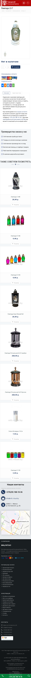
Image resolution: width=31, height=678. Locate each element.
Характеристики (16, 93)
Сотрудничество (7, 611)
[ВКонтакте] (2, 85)
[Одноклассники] (5, 85)
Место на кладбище (8, 598)
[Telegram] (8, 85)
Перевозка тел (6, 586)
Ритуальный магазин (8, 584)
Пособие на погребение (9, 596)
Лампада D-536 (15, 275)
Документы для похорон (9, 605)
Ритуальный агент (7, 569)
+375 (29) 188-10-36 (15, 117)
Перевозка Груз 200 (8, 571)
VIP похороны (6, 575)
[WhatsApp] (13, 85)
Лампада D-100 (15, 470)
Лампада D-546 (15, 236)
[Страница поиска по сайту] (29, 676)
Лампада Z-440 (15, 197)
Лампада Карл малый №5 (16, 314)
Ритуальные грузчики (8, 580)
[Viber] (10, 85)
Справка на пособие (8, 602)
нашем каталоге (22, 112)
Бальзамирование (7, 582)
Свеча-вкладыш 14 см (15, 431)
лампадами (6, 119)
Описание (6, 93)
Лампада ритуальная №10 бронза (15, 392)
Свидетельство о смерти (9, 603)
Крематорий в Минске (8, 600)
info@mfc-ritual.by (12, 498)
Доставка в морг (7, 579)
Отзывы (5, 613)
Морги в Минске (7, 607)
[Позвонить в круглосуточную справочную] (3, 676)
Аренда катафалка (7, 577)
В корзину (16, 67)
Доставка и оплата (7, 609)
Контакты (5, 615)
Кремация (5, 573)
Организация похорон (8, 567)
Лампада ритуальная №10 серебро (15, 353)
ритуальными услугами (18, 119)
